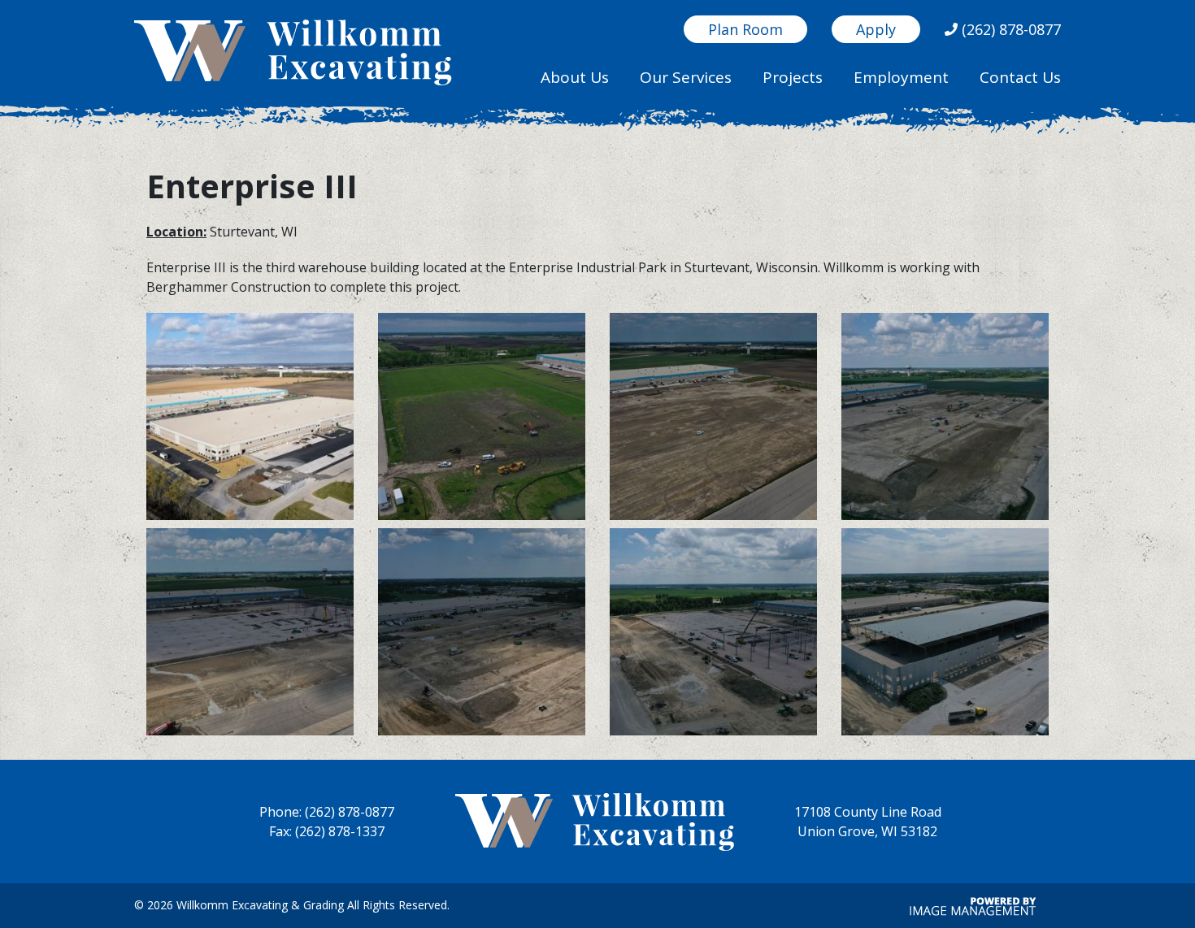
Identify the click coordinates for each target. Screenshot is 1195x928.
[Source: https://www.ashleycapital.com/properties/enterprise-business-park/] (250, 419)
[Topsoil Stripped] (713, 419)
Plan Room (745, 29)
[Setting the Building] (250, 635)
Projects (793, 77)
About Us (575, 77)
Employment (901, 77)
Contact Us (1020, 77)
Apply (876, 29)
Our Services (686, 77)
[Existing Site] (481, 419)
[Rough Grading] (945, 419)
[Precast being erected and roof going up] (945, 635)
